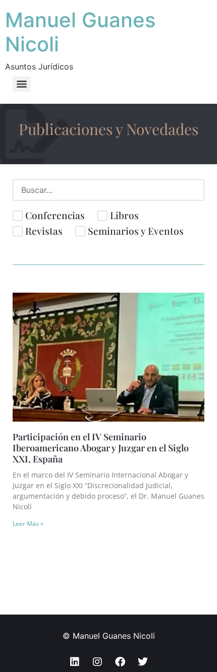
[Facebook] (120, 662)
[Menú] (22, 84)
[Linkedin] (75, 662)
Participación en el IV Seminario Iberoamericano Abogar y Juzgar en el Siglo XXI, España (101, 447)
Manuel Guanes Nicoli (80, 32)
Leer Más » (28, 523)
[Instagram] (97, 662)
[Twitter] (143, 662)
